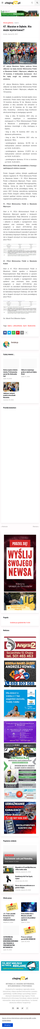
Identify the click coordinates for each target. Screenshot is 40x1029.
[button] (2, 3)
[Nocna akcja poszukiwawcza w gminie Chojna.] (8, 888)
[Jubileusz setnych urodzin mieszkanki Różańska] (11, 387)
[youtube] (18, 1008)
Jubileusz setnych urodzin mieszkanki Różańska (9, 395)
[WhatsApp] (13, 332)
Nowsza (5, 526)
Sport (25, 326)
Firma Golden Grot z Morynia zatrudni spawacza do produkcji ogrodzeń (28, 917)
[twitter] (22, 1008)
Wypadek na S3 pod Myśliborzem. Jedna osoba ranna (25, 868)
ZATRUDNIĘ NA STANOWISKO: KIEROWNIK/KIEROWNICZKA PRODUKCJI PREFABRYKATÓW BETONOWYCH (10, 942)
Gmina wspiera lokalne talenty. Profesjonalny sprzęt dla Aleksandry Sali (10, 373)
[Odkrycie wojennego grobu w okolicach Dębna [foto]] (29, 363)
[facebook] (13, 1008)
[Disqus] (20, 438)
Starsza (35, 526)
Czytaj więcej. (6, 1020)
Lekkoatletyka (17, 326)
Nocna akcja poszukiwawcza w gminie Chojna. (25, 887)
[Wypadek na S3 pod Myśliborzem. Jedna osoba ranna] (8, 869)
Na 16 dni (27, 622)
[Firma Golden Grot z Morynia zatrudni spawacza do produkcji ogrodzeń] (29, 907)
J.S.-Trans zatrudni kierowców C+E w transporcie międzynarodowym (9, 917)
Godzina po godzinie (16, 622)
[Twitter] (9, 332)
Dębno (17, 23)
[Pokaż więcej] (26, 332)
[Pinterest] (18, 332)
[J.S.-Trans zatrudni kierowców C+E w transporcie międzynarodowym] (11, 907)
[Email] (22, 332)
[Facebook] (5, 332)
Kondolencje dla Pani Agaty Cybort (24, 877)
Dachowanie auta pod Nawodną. (19, 858)
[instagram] (27, 1008)
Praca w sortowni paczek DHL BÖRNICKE (28, 938)
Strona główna (8, 23)
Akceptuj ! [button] (7, 1025)
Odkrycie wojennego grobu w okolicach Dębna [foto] (29, 372)
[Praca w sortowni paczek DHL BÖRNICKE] (29, 930)
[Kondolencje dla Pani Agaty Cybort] (8, 878)
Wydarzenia (31, 326)
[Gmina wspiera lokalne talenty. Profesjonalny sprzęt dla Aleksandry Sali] (11, 363)
